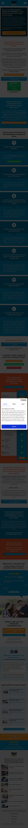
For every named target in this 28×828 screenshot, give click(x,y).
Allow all (14, 426)
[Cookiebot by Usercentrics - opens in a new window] (20, 400)
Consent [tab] (5, 404)
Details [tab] (14, 404)
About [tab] (22, 404)
